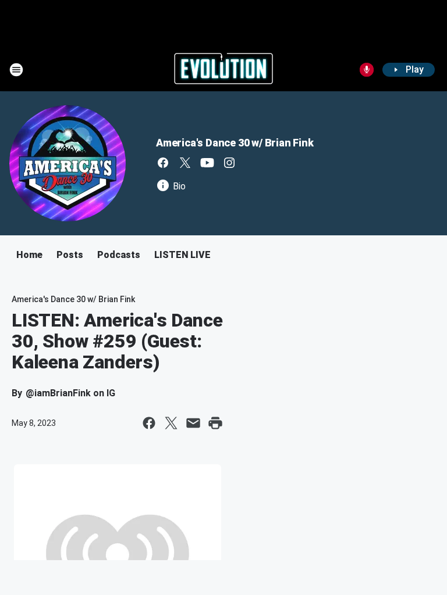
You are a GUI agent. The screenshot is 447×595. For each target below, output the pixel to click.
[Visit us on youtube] (207, 163)
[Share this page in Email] (193, 423)
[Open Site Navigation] (16, 70)
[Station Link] (223, 69)
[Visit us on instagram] (229, 163)
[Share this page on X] (171, 423)
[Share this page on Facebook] (149, 423)
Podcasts (118, 254)
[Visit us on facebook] (163, 163)
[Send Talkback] (367, 70)
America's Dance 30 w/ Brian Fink (235, 143)
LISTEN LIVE (182, 254)
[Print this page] (215, 423)
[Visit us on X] (185, 163)
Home (29, 254)
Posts (69, 254)
